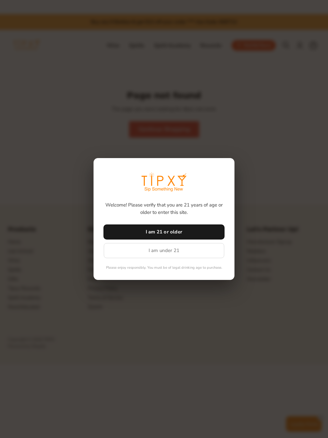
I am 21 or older (164, 232)
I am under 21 (164, 250)
